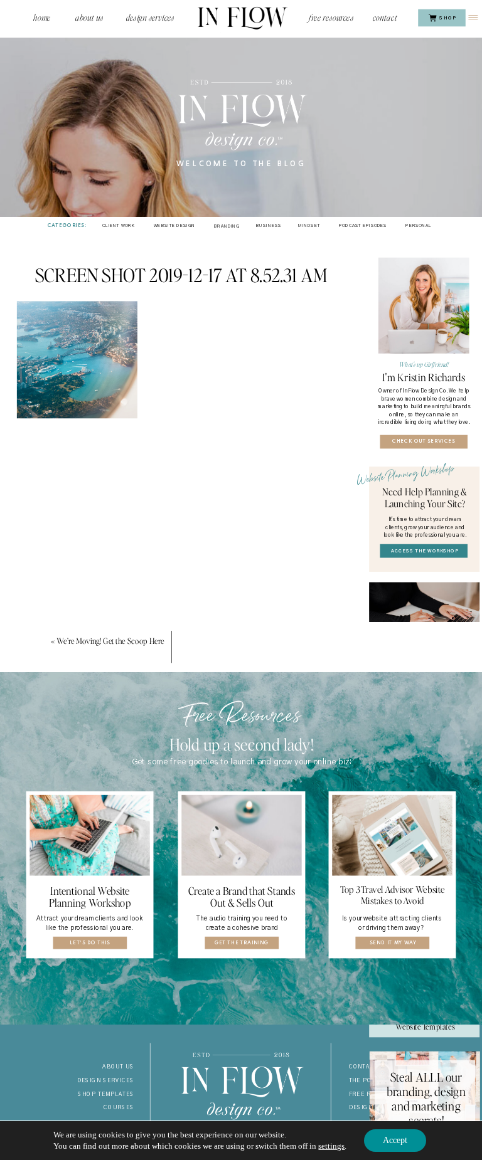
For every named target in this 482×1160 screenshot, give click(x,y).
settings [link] (331, 1146)
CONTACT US (369, 1067)
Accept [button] (395, 1140)
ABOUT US (118, 1067)
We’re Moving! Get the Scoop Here (110, 640)
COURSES (119, 1107)
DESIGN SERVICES (106, 1080)
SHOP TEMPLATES (106, 1094)
